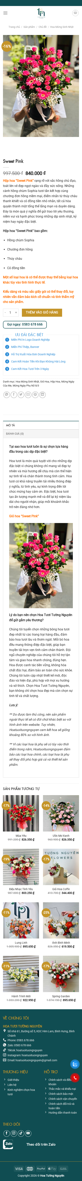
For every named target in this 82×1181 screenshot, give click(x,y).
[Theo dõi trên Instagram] (14, 1133)
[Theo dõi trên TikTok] (21, 1133)
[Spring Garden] (61, 974)
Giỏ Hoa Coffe (61, 889)
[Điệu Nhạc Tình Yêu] (21, 867)
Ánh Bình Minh (61, 942)
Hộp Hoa (55, 381)
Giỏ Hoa (44, 381)
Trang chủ (14, 26)
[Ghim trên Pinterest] (35, 394)
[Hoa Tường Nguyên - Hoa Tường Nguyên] (41, 13)
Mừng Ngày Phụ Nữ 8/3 (26, 385)
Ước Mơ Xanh (61, 835)
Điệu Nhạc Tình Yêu (21, 889)
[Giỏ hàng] (75, 13)
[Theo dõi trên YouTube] (28, 1133)
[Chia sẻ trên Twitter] (21, 394)
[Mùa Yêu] (21, 813)
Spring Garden (61, 996)
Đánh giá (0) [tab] (15, 433)
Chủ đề (43, 26)
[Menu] (5, 13)
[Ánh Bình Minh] (61, 920)
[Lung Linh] (21, 920)
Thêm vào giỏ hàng (42, 312)
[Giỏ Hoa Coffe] (61, 867)
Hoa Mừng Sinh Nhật (61, 26)
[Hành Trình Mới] (21, 974)
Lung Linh (21, 942)
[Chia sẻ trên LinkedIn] (42, 394)
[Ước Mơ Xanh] (61, 813)
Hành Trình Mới (21, 996)
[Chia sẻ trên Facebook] (14, 394)
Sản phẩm (29, 26)
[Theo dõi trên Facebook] (6, 1133)
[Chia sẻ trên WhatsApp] (6, 394)
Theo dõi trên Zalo (41, 1144)
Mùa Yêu (21, 835)
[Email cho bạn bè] (28, 394)
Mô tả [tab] (10, 425)
